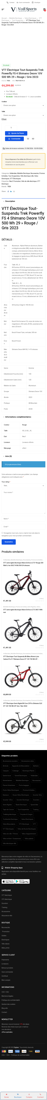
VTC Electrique (24, 824)
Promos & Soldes (36, 560)
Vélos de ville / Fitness (10, 834)
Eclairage (16, 771)
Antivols (5, 766)
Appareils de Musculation (20, 766)
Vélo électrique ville (27, 176)
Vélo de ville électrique (29, 181)
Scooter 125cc (8, 800)
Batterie (36, 766)
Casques (6, 771)
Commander (16, 139)
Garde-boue (7, 776)
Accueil (4, 18)
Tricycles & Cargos (26, 814)
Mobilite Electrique (15, 18)
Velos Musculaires (9, 824)
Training (35, 809)
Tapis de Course (8, 809)
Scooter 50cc (37, 795)
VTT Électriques (15, 178)
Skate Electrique (21, 805)
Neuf (11, 181)
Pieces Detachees (9, 785)
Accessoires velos (27, 761)
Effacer (4, 119)
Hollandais (13, 173)
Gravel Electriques (21, 776)
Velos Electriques (30, 18)
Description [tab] (10, 201)
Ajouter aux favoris (28, 139)
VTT (34, 824)
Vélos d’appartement (29, 834)
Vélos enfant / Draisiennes (12, 838)
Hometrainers (7, 780)
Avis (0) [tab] (8, 456)
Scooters (36, 800)
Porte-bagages (24, 785)
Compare (33, 139)
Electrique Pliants (28, 771)
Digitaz (16, 1047)
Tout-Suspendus (17, 20)
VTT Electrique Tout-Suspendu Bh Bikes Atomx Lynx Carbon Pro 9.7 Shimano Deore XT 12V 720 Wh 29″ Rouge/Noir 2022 (21, 659)
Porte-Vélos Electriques (11, 790)
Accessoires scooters (10, 761)
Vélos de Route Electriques (27, 829)
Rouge (24, 425)
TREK (8, 81)
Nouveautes (35, 173)
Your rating (6, 482)
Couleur (4, 102)
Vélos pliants (29, 838)
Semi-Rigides (31, 607)
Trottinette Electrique (10, 819)
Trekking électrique (9, 814)
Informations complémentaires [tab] (18, 417)
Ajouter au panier (17, 133)
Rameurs (6, 795)
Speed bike (34, 805)
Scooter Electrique (23, 800)
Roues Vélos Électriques (21, 795)
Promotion (17, 181)
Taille (3, 112)
